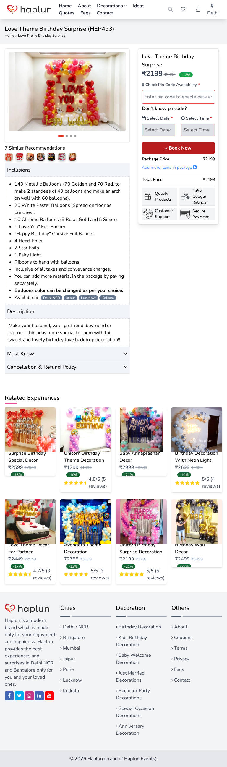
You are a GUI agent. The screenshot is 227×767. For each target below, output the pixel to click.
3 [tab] (71, 135)
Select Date (159, 118)
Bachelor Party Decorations (133, 694)
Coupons (183, 637)
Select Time (198, 118)
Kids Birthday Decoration (131, 641)
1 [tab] (61, 135)
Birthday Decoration (139, 627)
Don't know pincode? (164, 108)
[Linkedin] (39, 695)
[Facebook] (9, 695)
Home (9, 35)
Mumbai (71, 648)
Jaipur (68, 659)
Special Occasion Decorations (135, 712)
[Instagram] (29, 695)
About (180, 627)
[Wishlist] (183, 9)
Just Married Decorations (130, 676)
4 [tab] (75, 135)
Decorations (110, 6)
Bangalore (73, 637)
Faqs (85, 13)
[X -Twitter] (19, 695)
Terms (180, 648)
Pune (68, 669)
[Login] (198, 9)
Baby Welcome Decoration (133, 659)
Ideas (139, 6)
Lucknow (72, 680)
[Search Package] (171, 9)
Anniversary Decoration (130, 730)
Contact (181, 680)
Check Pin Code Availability (172, 84)
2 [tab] (67, 135)
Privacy (181, 659)
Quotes (66, 13)
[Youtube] (49, 695)
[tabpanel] (67, 91)
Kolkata (70, 691)
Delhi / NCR (75, 627)
